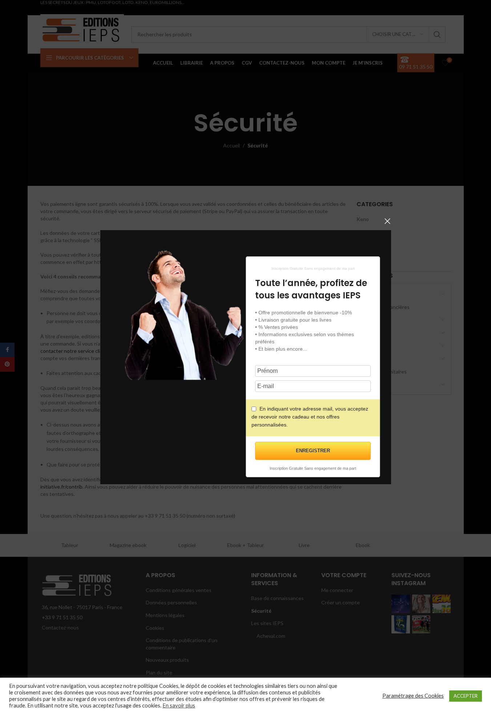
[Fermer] (387, 221)
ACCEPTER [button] (466, 696)
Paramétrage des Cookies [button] (413, 696)
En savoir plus (178, 705)
